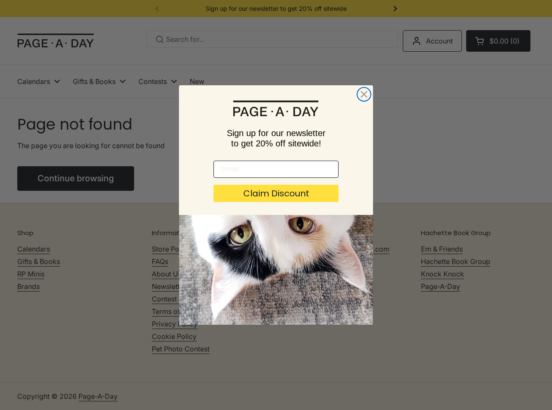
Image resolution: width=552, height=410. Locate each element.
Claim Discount (276, 193)
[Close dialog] (364, 94)
